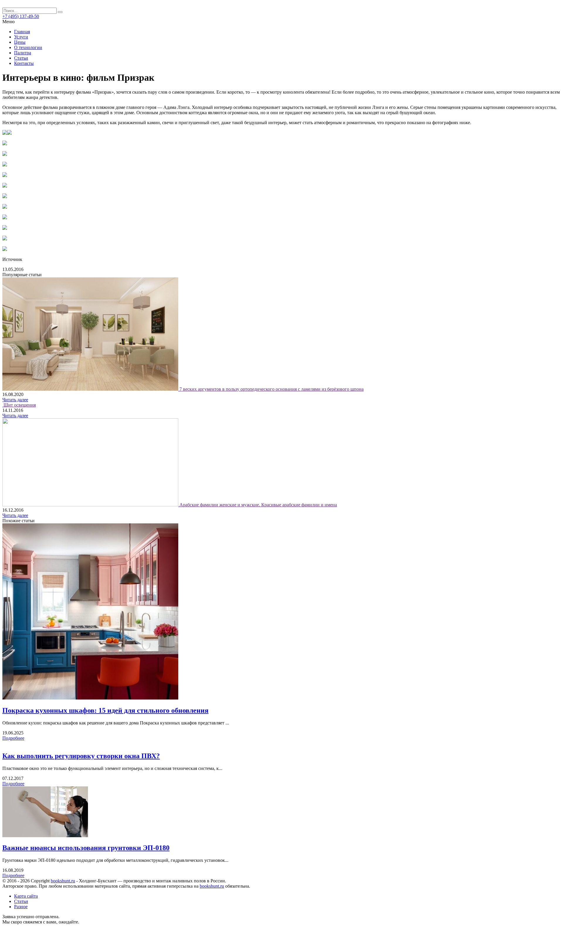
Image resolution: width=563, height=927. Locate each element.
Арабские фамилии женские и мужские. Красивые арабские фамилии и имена (258, 504)
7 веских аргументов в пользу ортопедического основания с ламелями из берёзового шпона (271, 389)
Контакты (24, 63)
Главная (22, 31)
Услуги (21, 36)
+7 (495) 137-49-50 (20, 16)
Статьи (21, 57)
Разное (21, 906)
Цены (20, 42)
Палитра (22, 52)
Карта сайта (26, 896)
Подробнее (13, 738)
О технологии (28, 47)
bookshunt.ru (63, 880)
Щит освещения (20, 404)
